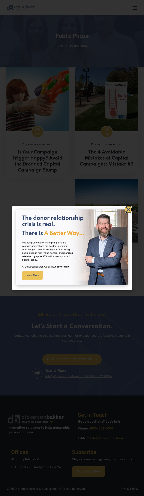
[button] (128, 209)
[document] (72, 248)
